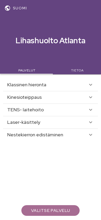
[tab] (26, 70)
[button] (50, 84)
